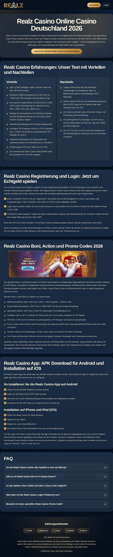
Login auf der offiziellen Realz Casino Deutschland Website (56, 51)
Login (106, 5)
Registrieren (94, 5)
